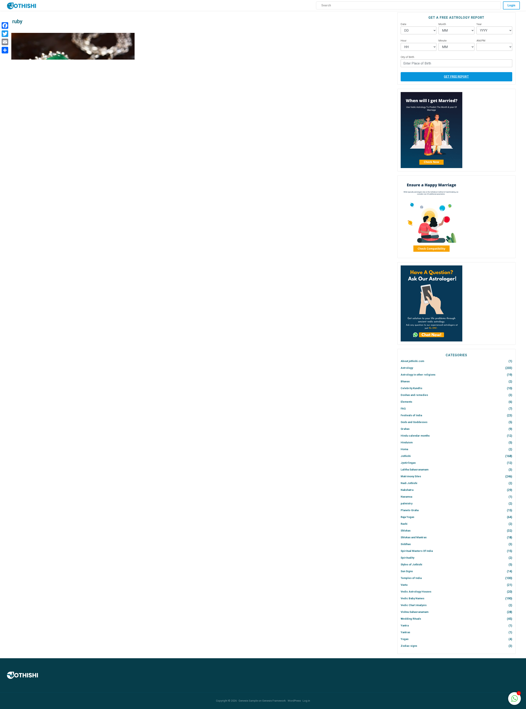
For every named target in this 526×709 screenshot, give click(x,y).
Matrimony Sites (411, 476)
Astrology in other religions (418, 374)
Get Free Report (456, 76)
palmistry (406, 503)
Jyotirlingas (408, 462)
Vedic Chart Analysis (414, 605)
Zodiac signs (409, 645)
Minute (442, 40)
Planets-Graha (410, 510)
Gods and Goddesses (414, 422)
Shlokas (406, 530)
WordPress (294, 700)
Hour (403, 40)
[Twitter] (5, 34)
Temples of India (411, 578)
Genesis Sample (248, 700)
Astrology (407, 367)
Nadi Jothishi (409, 483)
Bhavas (405, 381)
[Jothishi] (21, 5)
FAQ (403, 408)
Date (403, 24)
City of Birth (407, 57)
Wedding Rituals (411, 618)
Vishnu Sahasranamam (414, 611)
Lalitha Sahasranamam (414, 469)
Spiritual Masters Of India (417, 550)
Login (511, 5)
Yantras (405, 632)
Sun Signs (407, 571)
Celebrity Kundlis (411, 388)
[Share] (5, 50)
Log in (306, 700)
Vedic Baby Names (412, 598)
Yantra (405, 625)
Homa (404, 449)
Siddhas (406, 544)
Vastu (404, 584)
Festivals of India (411, 415)
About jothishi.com (412, 361)
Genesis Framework (274, 700)
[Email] (5, 42)
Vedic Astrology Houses (416, 591)
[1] (514, 698)
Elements (406, 401)
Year (479, 24)
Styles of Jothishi (411, 564)
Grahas (405, 428)
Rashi (404, 523)
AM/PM (480, 40)
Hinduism (407, 442)
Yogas (404, 639)
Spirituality (407, 557)
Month (442, 24)
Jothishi (406, 456)
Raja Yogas (407, 517)
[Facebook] (5, 25)
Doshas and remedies (414, 395)
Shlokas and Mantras (414, 537)
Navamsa (406, 496)
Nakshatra (407, 489)
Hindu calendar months (415, 435)
